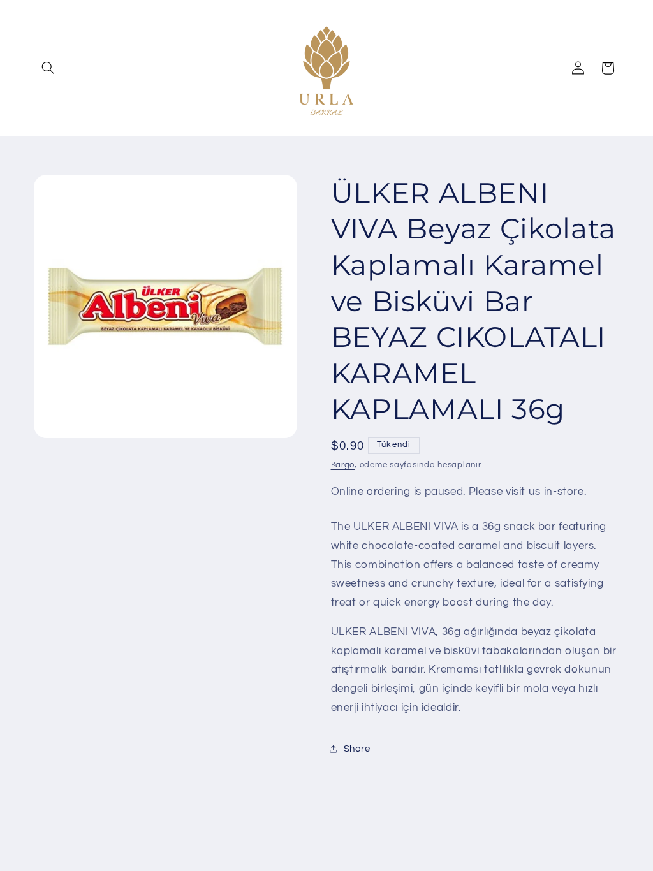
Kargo (343, 465)
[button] (48, 68)
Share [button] (357, 749)
